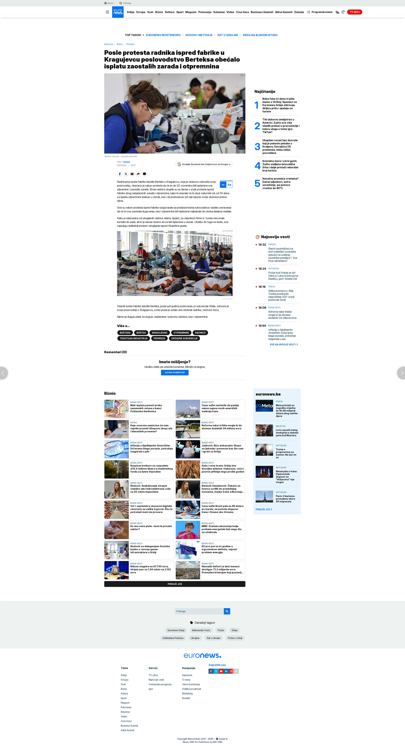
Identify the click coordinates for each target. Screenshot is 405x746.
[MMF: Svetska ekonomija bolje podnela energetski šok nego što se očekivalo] (188, 530)
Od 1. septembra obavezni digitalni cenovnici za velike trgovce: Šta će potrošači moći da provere (151, 509)
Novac (133, 422)
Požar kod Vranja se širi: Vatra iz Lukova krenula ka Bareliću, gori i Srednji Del (283, 275)
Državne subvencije (184, 338)
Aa (223, 184)
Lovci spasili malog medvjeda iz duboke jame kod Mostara (287, 433)
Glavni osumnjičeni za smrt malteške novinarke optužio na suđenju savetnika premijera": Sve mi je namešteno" (282, 254)
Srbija (130, 12)
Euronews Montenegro (163, 35)
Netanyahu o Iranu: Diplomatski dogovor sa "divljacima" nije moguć (286, 476)
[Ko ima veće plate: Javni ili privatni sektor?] (116, 530)
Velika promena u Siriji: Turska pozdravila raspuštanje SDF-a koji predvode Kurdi (281, 295)
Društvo (281, 426)
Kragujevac (160, 332)
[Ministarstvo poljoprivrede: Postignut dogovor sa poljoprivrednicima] (4, 373)
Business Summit (262, 12)
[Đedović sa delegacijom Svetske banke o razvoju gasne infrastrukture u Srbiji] (116, 550)
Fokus (271, 286)
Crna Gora (242, 12)
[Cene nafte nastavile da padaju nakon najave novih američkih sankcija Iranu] (188, 409)
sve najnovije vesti (283, 344)
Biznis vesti (136, 402)
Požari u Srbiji (235, 638)
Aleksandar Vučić (201, 630)
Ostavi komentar (175, 372)
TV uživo (153, 675)
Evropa (140, 12)
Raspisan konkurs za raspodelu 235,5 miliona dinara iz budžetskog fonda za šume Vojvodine (151, 468)
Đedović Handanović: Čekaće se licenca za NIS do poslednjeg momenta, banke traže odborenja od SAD (222, 488)
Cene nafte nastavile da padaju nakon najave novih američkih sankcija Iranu (220, 408)
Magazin (190, 12)
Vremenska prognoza (160, 684)
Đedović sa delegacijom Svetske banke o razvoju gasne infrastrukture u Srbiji (150, 549)
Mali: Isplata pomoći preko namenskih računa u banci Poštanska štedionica (146, 408)
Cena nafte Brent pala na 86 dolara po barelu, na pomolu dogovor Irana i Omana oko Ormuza (222, 509)
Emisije (299, 12)
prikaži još (175, 584)
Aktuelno (273, 268)
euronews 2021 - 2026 (201, 738)
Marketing (187, 693)
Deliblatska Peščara (173, 638)
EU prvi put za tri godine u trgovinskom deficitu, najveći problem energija (219, 549)
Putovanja (205, 12)
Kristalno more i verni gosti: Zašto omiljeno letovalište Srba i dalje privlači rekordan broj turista (280, 165)
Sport (180, 12)
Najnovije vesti (156, 679)
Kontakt (186, 698)
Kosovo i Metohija (199, 35)
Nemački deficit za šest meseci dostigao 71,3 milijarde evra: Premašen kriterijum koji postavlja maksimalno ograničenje (222, 569)
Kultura (169, 12)
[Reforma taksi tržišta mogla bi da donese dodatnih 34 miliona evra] (188, 429)
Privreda (130, 44)
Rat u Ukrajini (228, 35)
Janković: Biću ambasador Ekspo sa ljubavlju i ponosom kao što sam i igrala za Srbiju (222, 448)
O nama (186, 679)
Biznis (159, 12)
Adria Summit (284, 12)
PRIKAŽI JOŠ (263, 509)
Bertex (141, 332)
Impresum (187, 675)
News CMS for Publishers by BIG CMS (202, 742)
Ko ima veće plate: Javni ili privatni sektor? (151, 528)
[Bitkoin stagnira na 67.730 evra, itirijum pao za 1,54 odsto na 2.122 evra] (116, 570)
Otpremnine (181, 332)
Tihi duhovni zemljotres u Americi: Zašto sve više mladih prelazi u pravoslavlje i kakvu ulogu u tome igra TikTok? (280, 126)
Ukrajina (195, 638)
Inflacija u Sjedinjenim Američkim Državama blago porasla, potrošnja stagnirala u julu (151, 448)
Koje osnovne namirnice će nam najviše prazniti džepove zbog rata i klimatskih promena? (151, 428)
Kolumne (219, 12)
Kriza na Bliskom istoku (260, 35)
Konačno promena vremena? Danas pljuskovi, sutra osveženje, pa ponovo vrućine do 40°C (280, 183)
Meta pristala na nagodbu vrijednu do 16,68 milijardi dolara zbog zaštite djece (287, 410)
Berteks (125, 332)
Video (230, 12)
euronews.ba (268, 394)
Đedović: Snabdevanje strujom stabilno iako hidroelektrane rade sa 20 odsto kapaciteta (150, 488)
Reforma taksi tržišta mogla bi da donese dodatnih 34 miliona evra (222, 427)
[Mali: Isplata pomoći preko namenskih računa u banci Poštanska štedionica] (116, 409)
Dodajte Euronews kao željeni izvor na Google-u (206, 164)
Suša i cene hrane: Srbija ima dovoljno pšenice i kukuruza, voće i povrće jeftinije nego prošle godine (223, 468)
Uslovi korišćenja (191, 684)
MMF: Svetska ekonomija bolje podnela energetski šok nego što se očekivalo (222, 529)
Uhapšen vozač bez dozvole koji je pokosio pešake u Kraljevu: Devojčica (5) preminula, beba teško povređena (280, 146)
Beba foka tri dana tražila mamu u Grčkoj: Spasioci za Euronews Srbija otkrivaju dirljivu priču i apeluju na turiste (279, 105)
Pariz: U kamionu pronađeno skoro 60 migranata (285, 499)
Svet (150, 12)
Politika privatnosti (191, 689)
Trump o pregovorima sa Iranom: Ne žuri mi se (286, 453)
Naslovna (108, 44)
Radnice (200, 332)
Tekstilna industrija (134, 338)
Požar (221, 630)
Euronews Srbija (176, 630)
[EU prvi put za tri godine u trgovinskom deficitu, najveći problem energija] (188, 550)
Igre (151, 689)
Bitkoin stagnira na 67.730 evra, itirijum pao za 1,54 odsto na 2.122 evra (150, 569)
